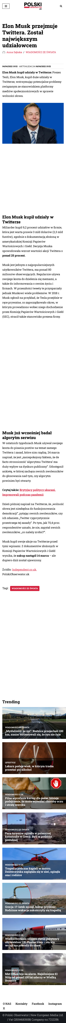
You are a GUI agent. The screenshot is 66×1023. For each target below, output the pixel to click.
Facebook (38, 1003)
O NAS (7, 1003)
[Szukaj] (61, 6)
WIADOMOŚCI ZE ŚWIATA (41, 52)
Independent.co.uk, (24, 569)
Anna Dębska (14, 52)
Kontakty (21, 1003)
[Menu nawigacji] (6, 6)
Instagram (55, 1003)
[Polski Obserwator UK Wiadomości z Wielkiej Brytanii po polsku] (33, 6)
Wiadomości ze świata (25, 588)
